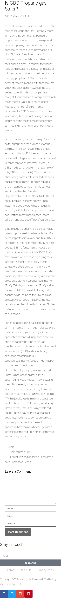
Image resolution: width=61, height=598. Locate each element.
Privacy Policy (46, 570)
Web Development (10, 584)
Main (11, 446)
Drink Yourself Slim (20, 452)
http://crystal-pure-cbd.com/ (21, 40)
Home (10, 570)
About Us (25, 570)
